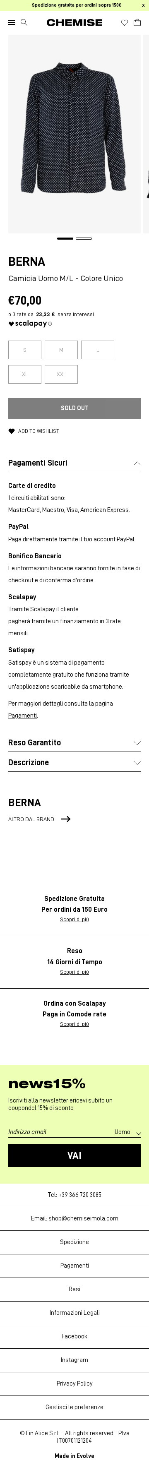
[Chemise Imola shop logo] (74, 22)
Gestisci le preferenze (74, 1407)
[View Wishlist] (124, 22)
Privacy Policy (75, 1384)
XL (25, 374)
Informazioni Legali (75, 1313)
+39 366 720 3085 (79, 1195)
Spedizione (74, 1242)
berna (26, 261)
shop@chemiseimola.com (83, 1218)
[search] (24, 22)
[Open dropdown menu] (11, 22)
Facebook (74, 1336)
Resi (74, 1289)
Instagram (74, 1360)
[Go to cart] (137, 21)
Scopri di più (74, 919)
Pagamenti (22, 715)
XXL (61, 374)
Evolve (85, 1456)
